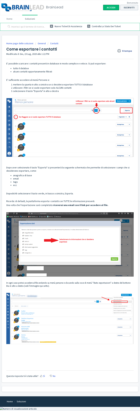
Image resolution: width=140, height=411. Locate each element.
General (42, 43)
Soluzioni (30, 18)
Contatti (54, 43)
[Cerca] (8, 26)
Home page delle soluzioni (20, 43)
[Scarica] (63, 208)
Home (9, 18)
